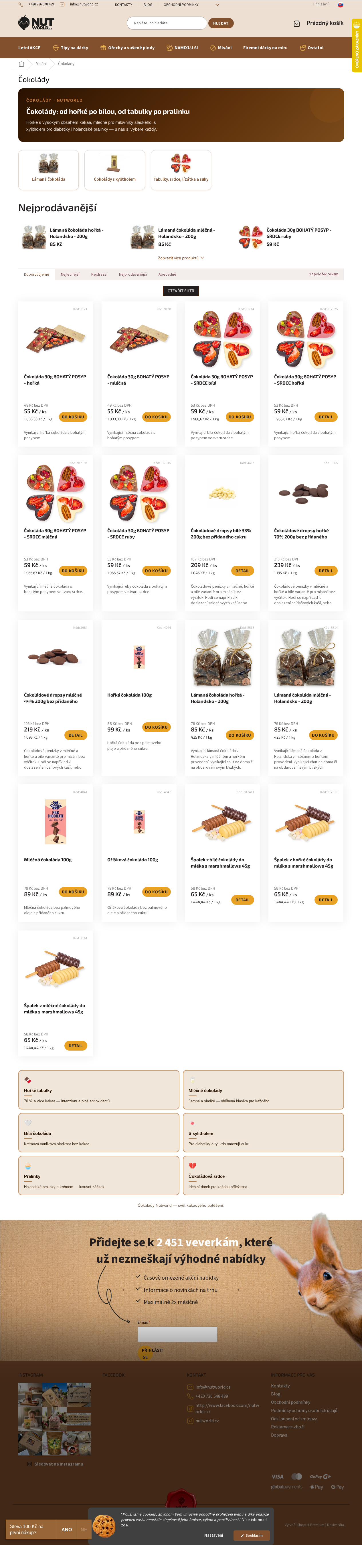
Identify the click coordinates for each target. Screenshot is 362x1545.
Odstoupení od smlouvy (294, 1419)
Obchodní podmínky (181, 4)
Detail (326, 416)
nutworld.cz (207, 1421)
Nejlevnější (70, 274)
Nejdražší (99, 274)
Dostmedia (335, 1525)
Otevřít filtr (181, 290)
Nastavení (213, 1535)
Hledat (221, 23)
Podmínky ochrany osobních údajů (304, 1410)
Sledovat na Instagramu (59, 1464)
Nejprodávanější (133, 274)
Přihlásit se (147, 1353)
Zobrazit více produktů (178, 257)
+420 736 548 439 (211, 1396)
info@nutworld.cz (213, 1387)
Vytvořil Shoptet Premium (305, 1525)
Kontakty (123, 4)
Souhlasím (254, 1535)
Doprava (279, 1435)
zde (124, 1525)
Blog (148, 4)
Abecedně (167, 274)
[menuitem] (29, 47)
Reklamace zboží (287, 1427)
